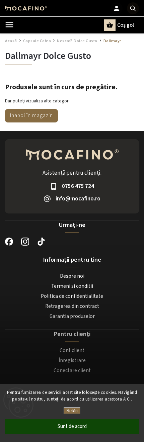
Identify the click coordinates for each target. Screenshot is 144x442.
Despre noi (72, 276)
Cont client (72, 350)
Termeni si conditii (72, 286)
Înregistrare (72, 360)
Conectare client (72, 370)
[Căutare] (133, 8)
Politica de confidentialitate (72, 296)
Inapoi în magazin (31, 115)
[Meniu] (9, 25)
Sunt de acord (72, 426)
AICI (127, 399)
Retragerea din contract (72, 306)
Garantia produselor (72, 316)
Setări (72, 410)
